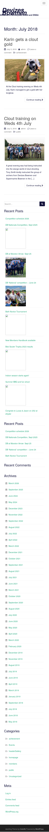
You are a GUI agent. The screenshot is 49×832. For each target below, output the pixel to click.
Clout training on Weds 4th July (20, 120)
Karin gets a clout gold (21, 41)
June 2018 (13, 715)
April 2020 (13, 633)
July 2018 (13, 709)
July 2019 (13, 671)
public (18, 131)
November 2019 (15, 659)
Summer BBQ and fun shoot (17, 381)
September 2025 (16, 489)
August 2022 (14, 527)
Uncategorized (15, 776)
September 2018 (16, 702)
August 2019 (14, 665)
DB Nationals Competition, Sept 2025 (21, 224)
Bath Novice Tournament (16, 311)
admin (23, 49)
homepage (13, 757)
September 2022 (16, 521)
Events (12, 745)
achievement (21, 52)
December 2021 (15, 552)
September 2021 (16, 564)
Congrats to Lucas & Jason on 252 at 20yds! (21, 412)
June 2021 (13, 583)
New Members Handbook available (20, 340)
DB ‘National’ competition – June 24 (20, 282)
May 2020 (13, 627)
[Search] (42, 204)
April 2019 (13, 684)
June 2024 (13, 495)
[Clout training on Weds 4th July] (24, 149)
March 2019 (14, 690)
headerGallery (15, 751)
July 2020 (13, 615)
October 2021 (14, 558)
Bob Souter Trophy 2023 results (19, 346)
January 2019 (14, 696)
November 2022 (15, 514)
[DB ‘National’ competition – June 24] (15, 296)
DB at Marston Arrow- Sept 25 (18, 253)
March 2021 (14, 590)
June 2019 (13, 677)
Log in (8, 793)
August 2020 (14, 608)
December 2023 (15, 508)
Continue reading (34, 99)
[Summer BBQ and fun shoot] (15, 395)
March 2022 (14, 546)
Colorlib (23, 829)
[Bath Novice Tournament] (15, 325)
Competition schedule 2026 (17, 218)
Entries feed (10, 799)
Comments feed (12, 805)
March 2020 (14, 640)
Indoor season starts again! (17, 375)
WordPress (39, 829)
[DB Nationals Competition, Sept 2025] (15, 238)
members (13, 763)
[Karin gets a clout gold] (24, 70)
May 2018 (13, 721)
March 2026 (14, 483)
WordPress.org (11, 811)
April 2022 (13, 539)
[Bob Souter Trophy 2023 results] (15, 360)
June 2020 (13, 621)
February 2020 (15, 646)
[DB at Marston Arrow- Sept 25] (15, 267)
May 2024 (13, 502)
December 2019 (15, 652)
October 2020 (14, 596)
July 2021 (13, 577)
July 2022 (13, 533)
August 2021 (14, 571)
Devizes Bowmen (14, 10)
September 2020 (16, 602)
